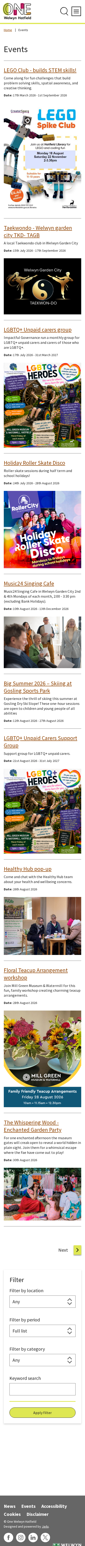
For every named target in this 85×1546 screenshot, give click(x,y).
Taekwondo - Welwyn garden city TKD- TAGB (38, 231)
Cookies (12, 1514)
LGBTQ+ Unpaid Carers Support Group (40, 741)
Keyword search (25, 1378)
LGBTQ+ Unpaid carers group (38, 329)
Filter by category (27, 1349)
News (10, 1506)
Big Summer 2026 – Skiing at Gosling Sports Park (38, 687)
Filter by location (26, 1290)
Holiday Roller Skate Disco (34, 462)
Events (28, 1506)
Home (8, 30)
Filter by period (24, 1320)
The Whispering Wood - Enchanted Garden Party (32, 1126)
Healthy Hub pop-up (27, 868)
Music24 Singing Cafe (29, 583)
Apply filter (42, 1412)
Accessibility (54, 1506)
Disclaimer (37, 1514)
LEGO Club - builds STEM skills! (40, 70)
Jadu (45, 1526)
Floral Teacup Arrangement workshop (36, 973)
